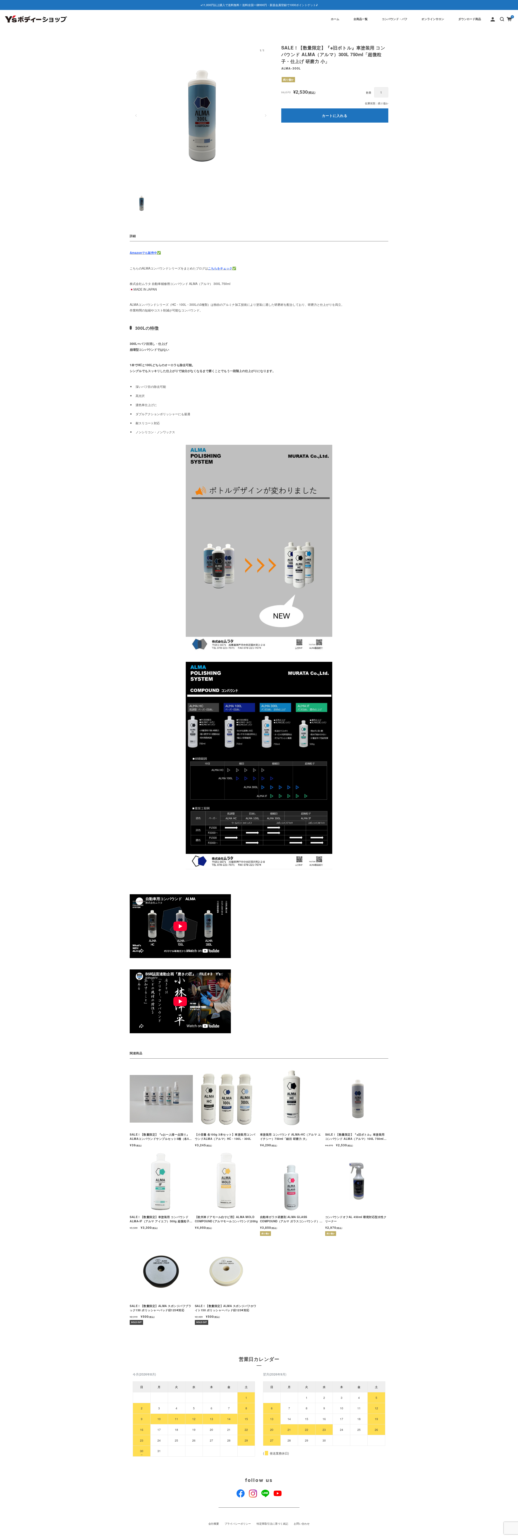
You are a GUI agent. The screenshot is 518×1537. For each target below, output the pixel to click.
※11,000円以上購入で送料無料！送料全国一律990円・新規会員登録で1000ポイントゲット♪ (259, 5)
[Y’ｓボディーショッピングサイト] (36, 19)
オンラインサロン (432, 19)
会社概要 (213, 1523)
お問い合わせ (302, 1523)
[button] (502, 19)
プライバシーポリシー (238, 1523)
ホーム (335, 19)
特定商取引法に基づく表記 (272, 1523)
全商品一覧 (360, 19)
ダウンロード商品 (469, 19)
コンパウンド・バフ (394, 19)
